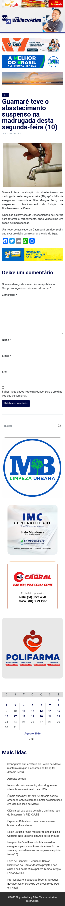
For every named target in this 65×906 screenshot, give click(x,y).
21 (49, 716)
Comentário (9, 294)
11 (23, 711)
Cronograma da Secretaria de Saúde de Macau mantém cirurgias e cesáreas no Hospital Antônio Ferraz (34, 768)
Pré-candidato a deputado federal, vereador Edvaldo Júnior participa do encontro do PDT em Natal (33, 883)
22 (58, 716)
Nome (6, 339)
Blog (5, 95)
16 (6, 716)
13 (41, 711)
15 (58, 711)
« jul (31, 738)
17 (15, 716)
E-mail (6, 355)
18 (23, 716)
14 (49, 711)
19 (32, 716)
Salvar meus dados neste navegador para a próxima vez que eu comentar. (32, 393)
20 (41, 716)
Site (4, 371)
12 (32, 711)
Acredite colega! (16, 778)
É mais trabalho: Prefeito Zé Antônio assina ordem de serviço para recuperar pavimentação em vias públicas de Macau (34, 800)
